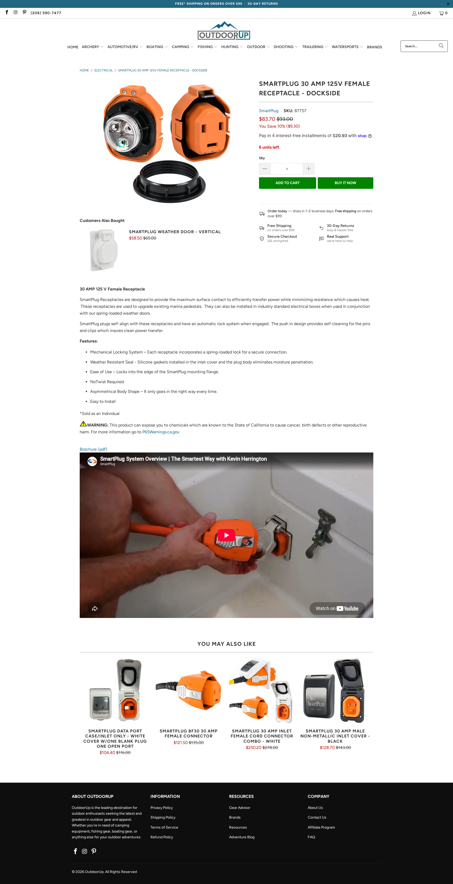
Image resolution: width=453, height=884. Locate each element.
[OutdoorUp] (224, 30)
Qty (262, 158)
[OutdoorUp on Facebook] (6, 13)
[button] (93, 47)
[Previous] (86, 706)
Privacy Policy (161, 807)
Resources (238, 827)
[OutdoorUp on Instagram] (15, 13)
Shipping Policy (162, 817)
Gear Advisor (239, 807)
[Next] (366, 706)
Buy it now (345, 183)
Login (424, 13)
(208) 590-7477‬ (46, 13)
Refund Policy (161, 837)
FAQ (311, 837)
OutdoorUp (94, 872)
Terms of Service (164, 827)
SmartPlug (268, 110)
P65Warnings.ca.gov (160, 431)
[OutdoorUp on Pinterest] (24, 13)
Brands (235, 817)
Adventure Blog (242, 837)
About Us (315, 807)
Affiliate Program (321, 827)
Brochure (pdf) (93, 449)
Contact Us (317, 817)
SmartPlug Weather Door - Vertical (175, 231)
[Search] (441, 46)
